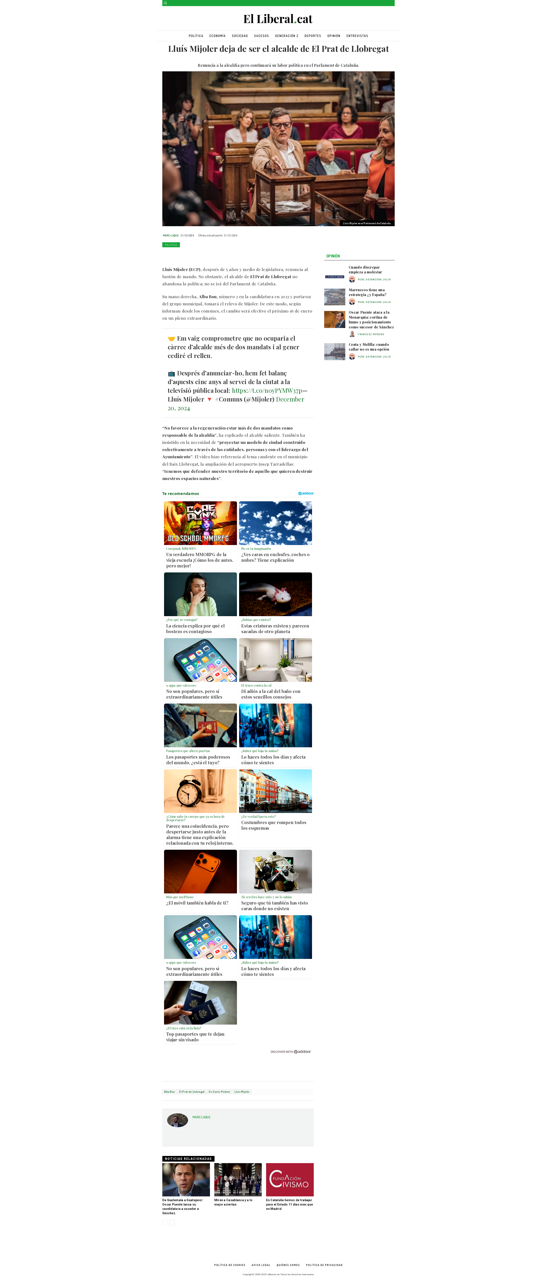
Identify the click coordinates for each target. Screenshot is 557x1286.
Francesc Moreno (371, 334)
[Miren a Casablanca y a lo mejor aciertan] (238, 1179)
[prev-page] (165, 1222)
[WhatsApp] (186, 255)
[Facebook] (386, 3)
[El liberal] (278, 19)
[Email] (206, 255)
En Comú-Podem (219, 1091)
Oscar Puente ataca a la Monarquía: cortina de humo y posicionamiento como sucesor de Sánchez (371, 319)
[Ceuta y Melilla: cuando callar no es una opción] (334, 351)
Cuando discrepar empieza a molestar (365, 269)
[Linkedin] (196, 255)
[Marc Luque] (177, 1121)
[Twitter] (392, 3)
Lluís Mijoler (242, 1091)
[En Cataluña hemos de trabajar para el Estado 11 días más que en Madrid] (290, 1179)
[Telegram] (216, 255)
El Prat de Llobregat (192, 1091)
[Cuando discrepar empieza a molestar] (334, 274)
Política (171, 244)
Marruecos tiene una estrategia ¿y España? (367, 292)
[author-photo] (353, 279)
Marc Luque (171, 235)
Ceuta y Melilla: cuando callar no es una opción (369, 346)
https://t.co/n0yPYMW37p (267, 390)
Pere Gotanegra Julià (374, 279)
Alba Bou (169, 1091)
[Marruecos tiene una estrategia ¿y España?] (334, 297)
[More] (227, 255)
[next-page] (172, 1222)
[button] (165, 3)
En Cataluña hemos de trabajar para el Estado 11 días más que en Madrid (289, 1204)
